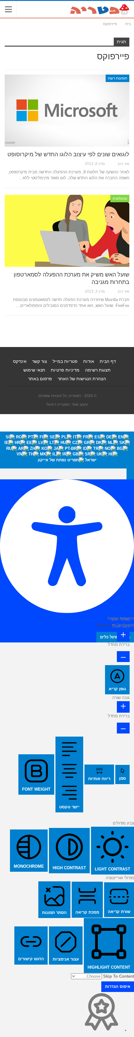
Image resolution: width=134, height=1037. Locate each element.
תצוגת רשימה (98, 370)
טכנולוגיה (119, 198)
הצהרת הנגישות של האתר (82, 378)
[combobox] (67, 450)
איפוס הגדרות (117, 986)
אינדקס (19, 361)
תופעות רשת (117, 78)
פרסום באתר (40, 378)
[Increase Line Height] (123, 707)
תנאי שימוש (34, 370)
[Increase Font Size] (123, 635)
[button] (130, 473)
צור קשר (39, 361)
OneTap (104, 625)
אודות (88, 361)
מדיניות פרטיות (65, 370)
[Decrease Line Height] (123, 728)
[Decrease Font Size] (123, 656)
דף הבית (108, 361)
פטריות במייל (65, 361)
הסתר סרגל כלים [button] (115, 637)
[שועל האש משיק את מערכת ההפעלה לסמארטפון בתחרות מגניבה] (67, 231)
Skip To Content (118, 976)
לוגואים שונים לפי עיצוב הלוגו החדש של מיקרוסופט (68, 154)
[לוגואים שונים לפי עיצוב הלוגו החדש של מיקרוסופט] (67, 111)
